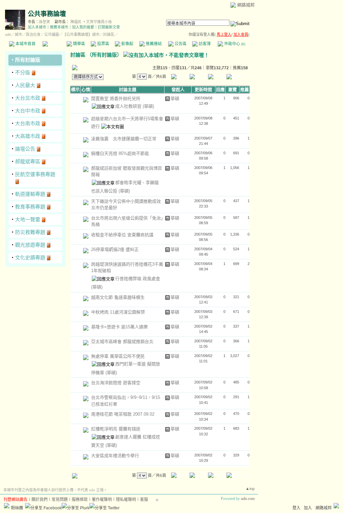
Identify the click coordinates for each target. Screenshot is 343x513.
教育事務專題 (30, 206)
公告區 (180, 43)
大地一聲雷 (27, 219)
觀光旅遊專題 (30, 245)
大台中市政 (27, 110)
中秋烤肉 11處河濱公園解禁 (118, 312)
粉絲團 (17, 508)
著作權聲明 (102, 499)
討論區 (54, 43)
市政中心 (234, 43)
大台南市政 (27, 123)
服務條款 (80, 499)
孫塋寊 (44, 22)
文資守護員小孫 (99, 22)
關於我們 (39, 499)
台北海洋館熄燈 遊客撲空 (115, 382)
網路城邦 (246, 4)
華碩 (174, 98)
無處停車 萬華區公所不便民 (118, 356)
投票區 (102, 43)
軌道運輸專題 (30, 194)
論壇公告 (25, 149)
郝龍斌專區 (27, 161)
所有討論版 (27, 60)
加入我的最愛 (83, 27)
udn (8, 34)
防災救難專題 (30, 232)
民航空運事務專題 (35, 174)
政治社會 (33, 34)
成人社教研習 (129, 106)
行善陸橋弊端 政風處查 (137, 278)
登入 (296, 508)
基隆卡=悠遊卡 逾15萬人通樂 (119, 326)
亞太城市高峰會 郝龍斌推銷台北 (122, 341)
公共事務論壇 (47, 13)
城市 (18, 34)
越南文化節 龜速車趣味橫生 (118, 297)
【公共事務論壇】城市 (81, 34)
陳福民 (75, 22)
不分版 (22, 72)
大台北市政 (27, 98)
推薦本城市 (59, 27)
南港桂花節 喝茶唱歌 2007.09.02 (122, 414)
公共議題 (51, 34)
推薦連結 (153, 43)
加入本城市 (37, 27)
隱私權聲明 (126, 499)
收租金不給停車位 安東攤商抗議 (122, 234)
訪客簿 (204, 43)
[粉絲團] (6, 505)
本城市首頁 (25, 43)
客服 (144, 499)
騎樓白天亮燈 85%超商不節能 (120, 153)
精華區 (78, 43)
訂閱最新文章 (109, 27)
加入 (308, 508)
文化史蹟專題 (30, 257)
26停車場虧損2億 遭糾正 (115, 249)
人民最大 (25, 85)
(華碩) (148, 106)
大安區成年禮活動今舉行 (115, 455)
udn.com (248, 498)
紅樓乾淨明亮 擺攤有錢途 (115, 428)
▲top (250, 488)
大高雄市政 (27, 136)
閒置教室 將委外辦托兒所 (115, 98)
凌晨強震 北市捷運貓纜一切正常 (123, 138)
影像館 (126, 43)
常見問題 (60, 499)
